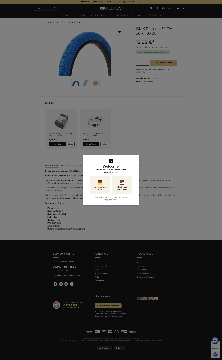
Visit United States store (122, 188)
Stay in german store (100, 188)
